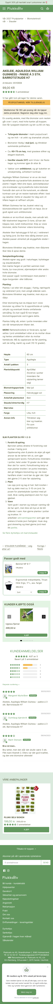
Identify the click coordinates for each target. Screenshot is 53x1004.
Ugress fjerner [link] (13, 624)
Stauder (12, 21)
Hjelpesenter (9, 887)
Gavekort (7, 891)
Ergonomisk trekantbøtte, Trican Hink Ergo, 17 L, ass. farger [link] (31, 581)
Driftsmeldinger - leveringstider (18, 922)
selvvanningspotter (26, 518)
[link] (9, 568)
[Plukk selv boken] (26, 800)
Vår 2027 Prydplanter (13, 18)
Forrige (40, 546)
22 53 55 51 (12, 955)
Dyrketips (7, 928)
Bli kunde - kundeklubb (14, 883)
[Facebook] (4, 870)
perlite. (14, 527)
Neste (40, 549)
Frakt (5, 910)
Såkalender (8, 940)
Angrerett (7, 903)
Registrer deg (27, 113)
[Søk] (42, 8)
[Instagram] (8, 870)
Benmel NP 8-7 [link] (23, 564)
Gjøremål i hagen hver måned (17, 936)
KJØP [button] (26, 635)
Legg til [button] (42, 572)
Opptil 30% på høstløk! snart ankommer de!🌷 (26, 2)
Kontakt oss (8, 918)
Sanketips (7, 932)
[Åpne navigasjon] (4, 9)
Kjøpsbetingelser (11, 899)
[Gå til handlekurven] (47, 8)
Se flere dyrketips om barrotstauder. (20, 533)
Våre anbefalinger (15, 779)
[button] (9, 92)
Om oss (6, 914)
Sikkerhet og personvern (14, 895)
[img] (9, 691)
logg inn (43, 113)
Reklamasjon (9, 906)
